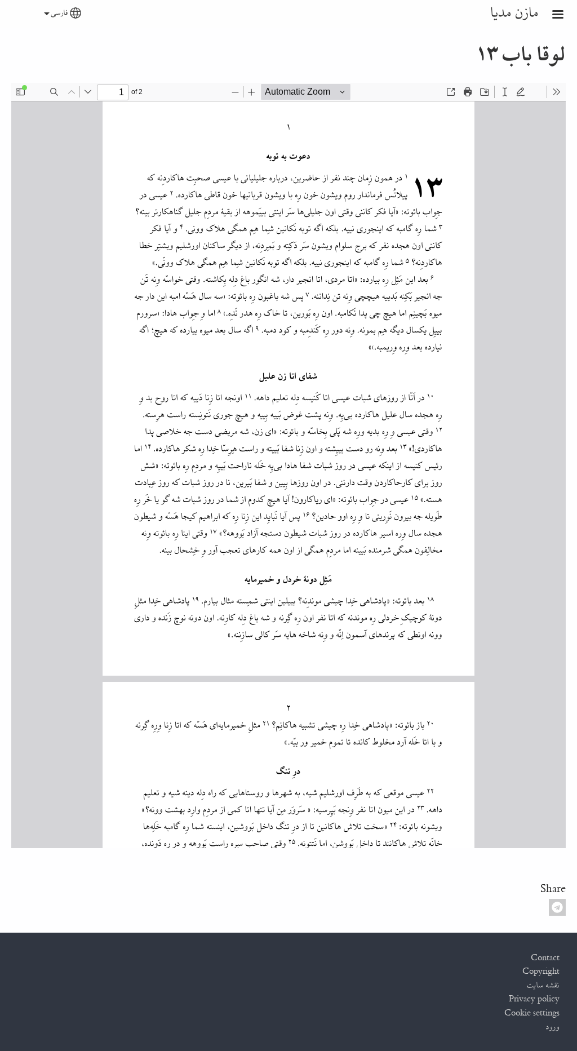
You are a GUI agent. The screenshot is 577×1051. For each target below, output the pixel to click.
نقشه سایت (543, 985)
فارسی (59, 13)
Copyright (541, 971)
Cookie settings (532, 1013)
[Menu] (551, 15)
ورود (553, 1027)
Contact (545, 958)
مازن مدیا (515, 13)
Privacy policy (534, 999)
